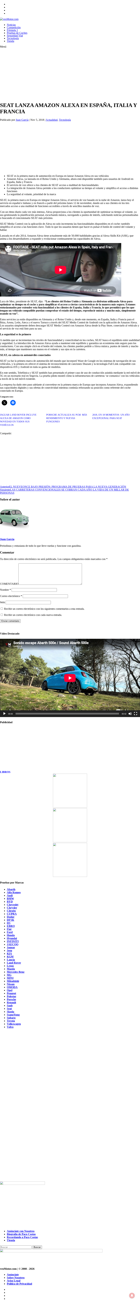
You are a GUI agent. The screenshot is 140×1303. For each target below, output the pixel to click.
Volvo (10, 1026)
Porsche (11, 999)
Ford (10, 932)
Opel (9, 990)
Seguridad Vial (15, 35)
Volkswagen (14, 1023)
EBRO (11, 926)
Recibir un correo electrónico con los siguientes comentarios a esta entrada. (44, 608)
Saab (10, 1005)
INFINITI (13, 941)
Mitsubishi (13, 981)
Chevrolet (12, 904)
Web (2, 602)
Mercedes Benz (15, 971)
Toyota (11, 1020)
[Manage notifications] (132, 1295)
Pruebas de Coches (17, 32)
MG (9, 975)
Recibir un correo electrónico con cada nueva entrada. (33, 614)
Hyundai (12, 938)
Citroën (11, 910)
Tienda (10, 41)
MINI (10, 978)
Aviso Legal (13, 1280)
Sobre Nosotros (16, 1277)
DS (8, 923)
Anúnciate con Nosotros (20, 1231)
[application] (70, 678)
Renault (11, 1002)
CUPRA (12, 913)
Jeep (9, 950)
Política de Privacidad (19, 1283)
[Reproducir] (4, 713)
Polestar (11, 996)
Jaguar (11, 947)
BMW (10, 898)
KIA (9, 953)
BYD (10, 901)
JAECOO (12, 944)
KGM (10, 956)
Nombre (5, 589)
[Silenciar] (130, 713)
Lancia (11, 959)
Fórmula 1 (12, 30)
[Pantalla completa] (135, 713)
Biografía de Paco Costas (21, 1234)
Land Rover (14, 962)
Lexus (10, 965)
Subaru (11, 1017)
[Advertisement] (63, 75)
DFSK (10, 919)
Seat (9, 1008)
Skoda (10, 1011)
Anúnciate (13, 1274)
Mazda (11, 968)
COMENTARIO (9, 583)
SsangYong (13, 1014)
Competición (14, 27)
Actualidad (52, 119)
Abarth (11, 889)
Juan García (22, 119)
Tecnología (13, 38)
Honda (11, 935)
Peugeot (11, 993)
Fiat (9, 929)
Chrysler (12, 907)
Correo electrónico (11, 596)
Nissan (11, 984)
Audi (10, 895)
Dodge (10, 916)
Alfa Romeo (14, 892)
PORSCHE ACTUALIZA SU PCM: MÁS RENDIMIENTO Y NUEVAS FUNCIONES (66, 418)
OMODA (12, 987)
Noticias (11, 24)
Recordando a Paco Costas (22, 1237)
